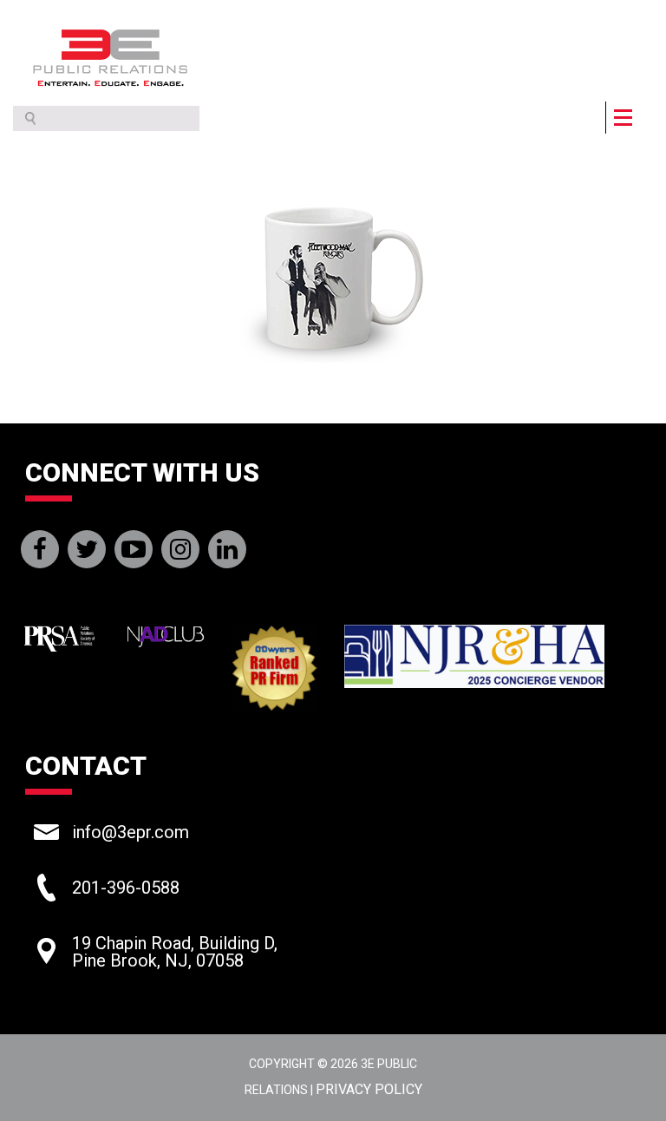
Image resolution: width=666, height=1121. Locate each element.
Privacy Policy (369, 1089)
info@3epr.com (130, 832)
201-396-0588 (126, 887)
